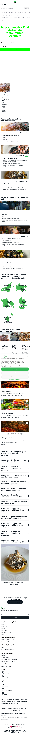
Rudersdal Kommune (19, 189)
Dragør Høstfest (5, 438)
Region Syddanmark (11, 165)
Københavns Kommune (19, 244)
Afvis (15, 373)
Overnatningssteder (11, 266)
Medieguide (4, 655)
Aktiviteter (4, 634)
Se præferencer (15, 377)
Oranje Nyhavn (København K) (11, 238)
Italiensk (23, 353)
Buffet (13, 349)
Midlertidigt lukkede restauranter (9, 640)
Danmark (3, 106)
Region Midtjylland (10, 141)
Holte (25, 189)
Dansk (3, 102)
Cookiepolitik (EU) (15, 710)
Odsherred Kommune (17, 268)
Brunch (9, 160)
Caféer (9, 163)
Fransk (13, 185)
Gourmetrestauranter (12, 187)
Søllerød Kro (7, 184)
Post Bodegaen (5, 345)
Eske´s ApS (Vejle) (14, 346)
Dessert (13, 351)
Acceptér (15, 369)
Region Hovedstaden (11, 189)
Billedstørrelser (5, 657)
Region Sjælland (9, 268)
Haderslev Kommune (19, 165)
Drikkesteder (13, 163)
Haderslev (4, 166)
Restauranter (4, 104)
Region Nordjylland (9, 220)
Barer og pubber (16, 242)
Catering (3, 628)
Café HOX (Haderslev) (10, 158)
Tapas (11, 240)
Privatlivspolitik (17, 379)
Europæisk (7, 240)
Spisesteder (5, 163)
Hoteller (17, 266)
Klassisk (21, 185)
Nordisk (8, 264)
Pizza (27, 353)
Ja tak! (15, 617)
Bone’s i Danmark (6, 391)
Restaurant (3, 4)
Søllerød (4, 190)
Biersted (3, 221)
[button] (28, 356)
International (17, 185)
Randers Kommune (18, 141)
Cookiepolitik (11, 379)
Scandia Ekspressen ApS (5, 99)
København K (4, 245)
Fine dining (4, 264)
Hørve (23, 268)
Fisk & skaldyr (24, 160)
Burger (12, 160)
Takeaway (9, 218)
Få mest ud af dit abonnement (9, 659)
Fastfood (19, 160)
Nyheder (3, 647)
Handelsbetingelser (13, 708)
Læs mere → (4, 397)
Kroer (23, 187)
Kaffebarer (18, 163)
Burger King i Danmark (7, 413)
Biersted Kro (6, 214)
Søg (16, 49)
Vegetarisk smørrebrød (11, 161)
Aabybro (25, 220)
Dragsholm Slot (7, 263)
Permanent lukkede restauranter (9, 642)
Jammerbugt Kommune (18, 220)
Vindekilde (4, 270)
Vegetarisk (5, 161)
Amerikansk (5, 160)
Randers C (4, 112)
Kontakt (4, 708)
